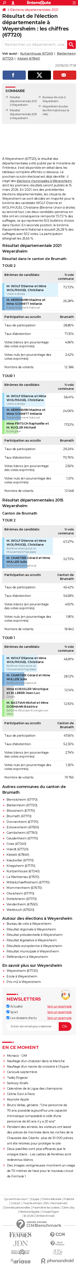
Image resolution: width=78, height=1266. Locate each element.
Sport (13, 1012)
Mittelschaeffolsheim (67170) (27, 882)
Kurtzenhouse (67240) (36, 54)
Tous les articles (32, 1203)
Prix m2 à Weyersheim (23, 982)
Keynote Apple (18, 1099)
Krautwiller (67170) (20, 860)
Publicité (69, 1199)
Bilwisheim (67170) (20, 811)
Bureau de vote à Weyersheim (28, 924)
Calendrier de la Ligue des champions (34, 1088)
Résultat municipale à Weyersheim (32, 951)
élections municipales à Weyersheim (44, 181)
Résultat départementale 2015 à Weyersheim (23, 114)
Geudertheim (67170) (22, 838)
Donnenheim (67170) (22, 822)
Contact (16, 1203)
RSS (46, 1203)
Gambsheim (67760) (21, 833)
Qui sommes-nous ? (16, 1199)
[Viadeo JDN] (57, 1252)
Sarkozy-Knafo (17, 1083)
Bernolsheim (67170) (21, 800)
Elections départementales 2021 (34, 10)
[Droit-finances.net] (57, 1243)
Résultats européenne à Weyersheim (34, 946)
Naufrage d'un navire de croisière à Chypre (38, 1067)
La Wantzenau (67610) (22, 877)
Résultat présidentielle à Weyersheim (34, 935)
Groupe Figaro (50, 1211)
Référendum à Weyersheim (27, 957)
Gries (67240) (16, 844)
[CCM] (57, 1234)
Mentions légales (29, 1211)
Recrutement (59, 1203)
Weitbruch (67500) (20, 910)
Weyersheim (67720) (22, 971)
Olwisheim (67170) (20, 893)
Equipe (35, 1199)
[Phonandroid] (57, 1261)
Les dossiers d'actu (23, 1018)
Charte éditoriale (51, 1199)
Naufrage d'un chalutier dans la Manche (36, 1061)
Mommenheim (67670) (24, 888)
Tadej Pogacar (17, 1078)
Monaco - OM (17, 1056)
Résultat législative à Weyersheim (31, 940)
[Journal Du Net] (20, 1243)
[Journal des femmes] (20, 1234)
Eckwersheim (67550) (22, 827)
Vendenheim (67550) (21, 904)
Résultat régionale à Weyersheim (31, 929)
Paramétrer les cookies (45, 1207)
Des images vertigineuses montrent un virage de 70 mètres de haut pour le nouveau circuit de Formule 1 (41, 1170)
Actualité (16, 1006)
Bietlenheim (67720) (21, 805)
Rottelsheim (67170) (21, 899)
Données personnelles (17, 1207)
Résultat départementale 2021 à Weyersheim (23, 101)
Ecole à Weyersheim (21, 976)
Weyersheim (50, 106)
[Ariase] (20, 1261)
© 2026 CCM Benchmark (39, 1215)
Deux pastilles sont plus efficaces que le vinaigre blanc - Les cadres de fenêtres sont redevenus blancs (39, 1154)
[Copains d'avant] (20, 1252)
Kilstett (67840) (28, 59)
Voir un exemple (59, 1006)
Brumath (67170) (18, 816)
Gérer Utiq (68, 1207)
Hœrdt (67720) (17, 849)
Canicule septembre (22, 1072)
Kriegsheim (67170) (20, 866)
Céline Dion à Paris (21, 1094)
